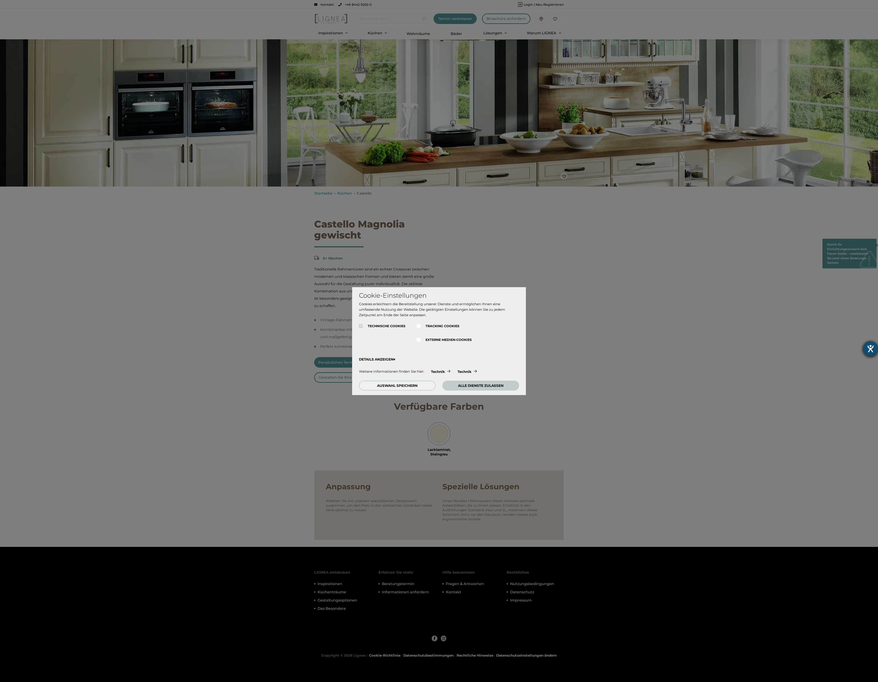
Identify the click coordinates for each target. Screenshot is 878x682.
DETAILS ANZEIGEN (376, 359)
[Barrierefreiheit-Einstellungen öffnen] (870, 348)
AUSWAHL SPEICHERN (397, 385)
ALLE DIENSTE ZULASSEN (480, 385)
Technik (438, 371)
